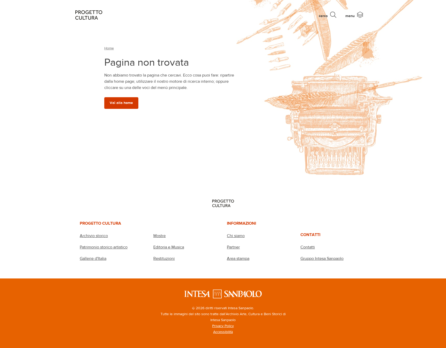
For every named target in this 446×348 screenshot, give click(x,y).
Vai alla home (121, 103)
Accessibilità (223, 332)
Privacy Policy (223, 326)
